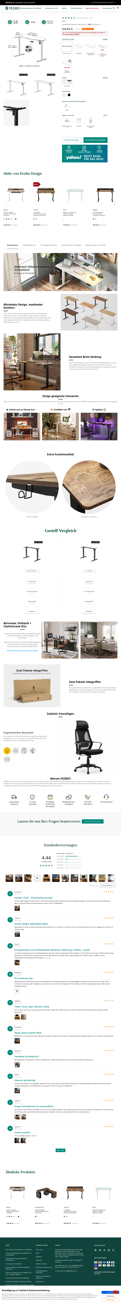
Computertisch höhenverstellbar (17, 1284)
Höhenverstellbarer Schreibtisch (31, 8)
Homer (35, 210)
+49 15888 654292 (77, 1271)
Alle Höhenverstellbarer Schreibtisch (19, 1256)
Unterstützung (107, 8)
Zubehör (64, 8)
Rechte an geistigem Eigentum (43, 1283)
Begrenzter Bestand (92, 8)
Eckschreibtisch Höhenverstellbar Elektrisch (18, 1274)
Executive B (39, 1213)
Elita (64, 210)
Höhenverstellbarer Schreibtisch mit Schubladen (18, 1260)
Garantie (39, 1266)
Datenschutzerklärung (44, 1273)
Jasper (95, 210)
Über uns (39, 1256)
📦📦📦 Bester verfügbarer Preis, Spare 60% (20, 2)
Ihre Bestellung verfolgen (41, 1278)
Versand (39, 1263)
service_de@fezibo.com (68, 1277)
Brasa (6, 210)
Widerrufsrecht (41, 1270)
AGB (37, 1259)
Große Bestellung (76, 8)
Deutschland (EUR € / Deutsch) (103, 2)
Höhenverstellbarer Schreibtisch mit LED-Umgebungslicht (18, 1279)
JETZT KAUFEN (23, 225)
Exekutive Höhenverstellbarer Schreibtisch (16, 1265)
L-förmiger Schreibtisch (14, 1270)
